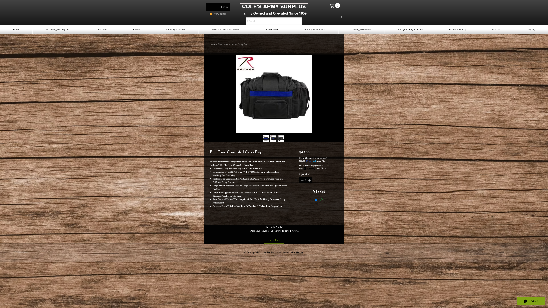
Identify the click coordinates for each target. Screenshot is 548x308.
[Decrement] (302, 180)
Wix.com (299, 252)
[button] (335, 5)
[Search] (341, 17)
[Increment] (310, 180)
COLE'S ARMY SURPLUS (274, 6)
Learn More (321, 161)
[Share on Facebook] (316, 199)
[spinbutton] (306, 180)
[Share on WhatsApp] (321, 199)
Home (212, 44)
